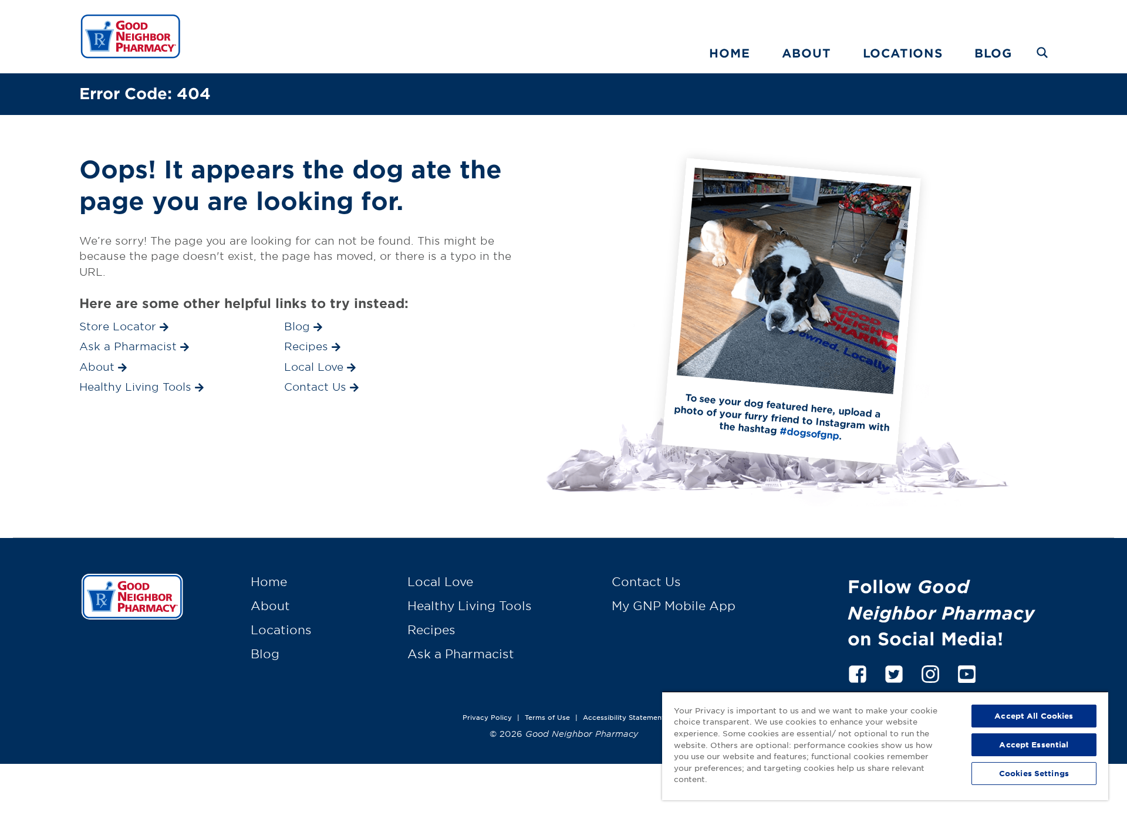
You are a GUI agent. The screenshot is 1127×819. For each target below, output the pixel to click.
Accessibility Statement (623, 717)
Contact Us (646, 581)
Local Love (440, 581)
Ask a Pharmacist (460, 654)
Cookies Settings (1034, 773)
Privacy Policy (487, 717)
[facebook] (858, 672)
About (806, 53)
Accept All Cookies (1033, 715)
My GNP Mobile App (673, 605)
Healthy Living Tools (469, 605)
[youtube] (967, 672)
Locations (903, 53)
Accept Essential (1033, 744)
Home (729, 53)
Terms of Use (547, 717)
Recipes (431, 629)
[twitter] (894, 672)
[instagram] (930, 672)
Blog (993, 53)
